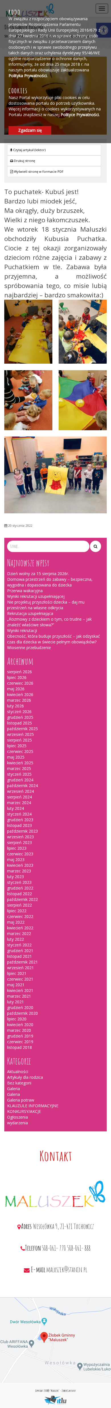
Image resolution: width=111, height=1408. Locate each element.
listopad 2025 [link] (19, 723)
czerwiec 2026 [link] (20, 683)
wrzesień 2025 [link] (20, 734)
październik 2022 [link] (22, 899)
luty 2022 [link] (15, 939)
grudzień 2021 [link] (20, 950)
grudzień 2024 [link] (20, 780)
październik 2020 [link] (22, 1013)
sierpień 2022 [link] (19, 905)
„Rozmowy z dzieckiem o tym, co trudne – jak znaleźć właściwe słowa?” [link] (49, 621)
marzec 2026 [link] (19, 700)
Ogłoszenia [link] (17, 1117)
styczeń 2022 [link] (19, 945)
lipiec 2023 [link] (16, 848)
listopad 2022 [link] (19, 893)
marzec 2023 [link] (19, 871)
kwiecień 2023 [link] (20, 865)
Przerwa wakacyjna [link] (25, 590)
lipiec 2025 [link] (16, 745)
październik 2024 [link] (22, 785)
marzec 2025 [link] (19, 768)
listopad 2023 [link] (19, 825)
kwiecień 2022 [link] (20, 928)
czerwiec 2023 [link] (20, 854)
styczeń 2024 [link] (19, 814)
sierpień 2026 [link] (19, 671)
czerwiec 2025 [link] (20, 751)
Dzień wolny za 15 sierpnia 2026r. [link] (38, 573)
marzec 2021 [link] (19, 996)
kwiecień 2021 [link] (20, 990)
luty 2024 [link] (15, 808)
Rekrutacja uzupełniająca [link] (30, 613)
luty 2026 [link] (15, 706)
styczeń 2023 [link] (19, 882)
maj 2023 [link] (15, 859)
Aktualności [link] (17, 1071)
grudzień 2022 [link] (20, 888)
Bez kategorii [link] (19, 1083)
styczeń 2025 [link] (19, 774)
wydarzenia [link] (17, 1122)
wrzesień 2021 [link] (20, 967)
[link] (54, 160)
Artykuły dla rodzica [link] (25, 1077)
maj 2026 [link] (15, 688)
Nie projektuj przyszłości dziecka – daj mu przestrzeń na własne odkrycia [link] (46, 604)
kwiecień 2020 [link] (20, 1024)
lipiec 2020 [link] (16, 1019)
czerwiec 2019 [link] (20, 1041)
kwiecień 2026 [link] (20, 694)
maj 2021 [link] (15, 984)
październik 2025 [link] (22, 728)
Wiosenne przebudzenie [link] (29, 647)
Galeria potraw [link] (20, 1100)
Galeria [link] (13, 1088)
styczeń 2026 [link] (19, 711)
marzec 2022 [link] (19, 933)
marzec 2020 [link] (19, 1030)
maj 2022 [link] (15, 922)
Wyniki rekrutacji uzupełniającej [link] (36, 596)
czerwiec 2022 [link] (20, 916)
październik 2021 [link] (22, 962)
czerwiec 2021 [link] (20, 979)
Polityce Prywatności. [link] (80, 114)
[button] (95, 546)
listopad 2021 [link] (19, 956)
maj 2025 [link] (15, 757)
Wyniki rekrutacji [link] (22, 630)
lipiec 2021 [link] (16, 973)
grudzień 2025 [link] (20, 717)
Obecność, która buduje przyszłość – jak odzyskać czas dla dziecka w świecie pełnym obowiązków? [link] (53, 639)
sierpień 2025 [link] (19, 740)
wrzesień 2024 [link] (20, 791)
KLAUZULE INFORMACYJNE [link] (32, 1105)
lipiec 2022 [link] (16, 910)
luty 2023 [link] (15, 876)
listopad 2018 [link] (19, 1047)
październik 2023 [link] (22, 831)
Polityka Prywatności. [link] (28, 75)
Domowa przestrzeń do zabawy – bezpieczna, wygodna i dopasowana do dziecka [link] (49, 582)
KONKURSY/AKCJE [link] (24, 1111)
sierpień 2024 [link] (19, 797)
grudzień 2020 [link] (20, 1007)
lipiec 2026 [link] (16, 677)
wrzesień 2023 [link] (20, 836)
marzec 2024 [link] (19, 802)
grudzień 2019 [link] (20, 1036)
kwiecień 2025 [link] (20, 762)
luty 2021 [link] (15, 1001)
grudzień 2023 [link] (20, 819)
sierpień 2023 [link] (19, 842)
